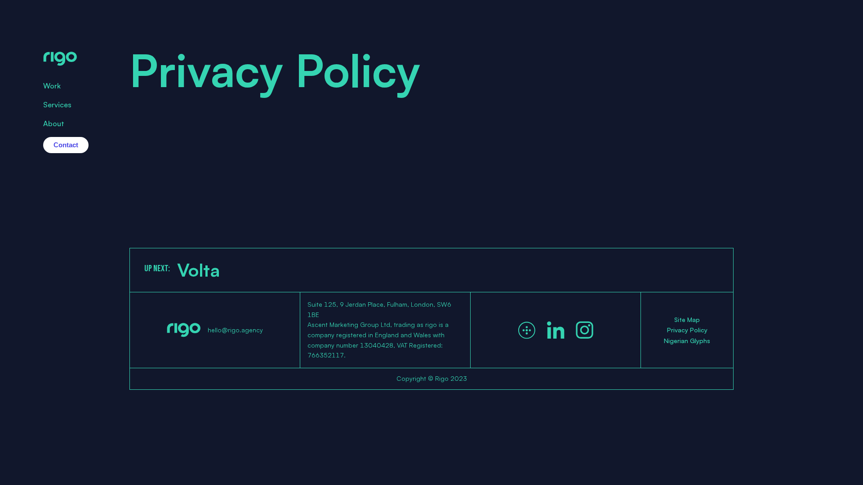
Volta (198, 270)
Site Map (687, 319)
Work (52, 85)
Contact (65, 145)
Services (57, 104)
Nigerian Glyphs (687, 340)
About (53, 123)
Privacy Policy (687, 329)
